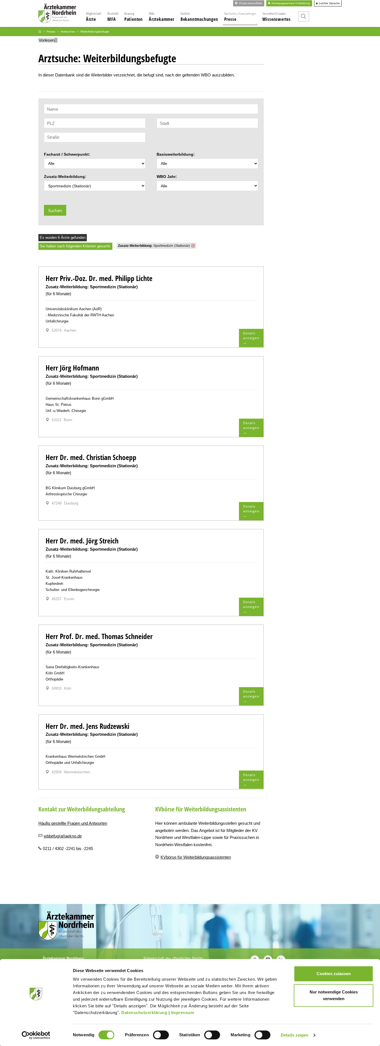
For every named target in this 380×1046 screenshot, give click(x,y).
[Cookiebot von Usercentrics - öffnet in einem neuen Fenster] (36, 1035)
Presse (240, 16)
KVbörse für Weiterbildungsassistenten (196, 857)
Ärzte (93, 16)
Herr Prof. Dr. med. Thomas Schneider (99, 636)
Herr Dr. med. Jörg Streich (82, 541)
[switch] (161, 1034)
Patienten (133, 16)
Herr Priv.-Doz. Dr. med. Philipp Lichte (99, 278)
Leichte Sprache (329, 3)
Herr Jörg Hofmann (72, 368)
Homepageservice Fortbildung (290, 3)
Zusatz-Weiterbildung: (65, 177)
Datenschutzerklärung (144, 1012)
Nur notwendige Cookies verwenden (334, 995)
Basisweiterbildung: (176, 154)
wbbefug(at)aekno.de (63, 836)
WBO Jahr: (167, 177)
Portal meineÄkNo (250, 3)
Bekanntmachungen (199, 16)
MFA (112, 16)
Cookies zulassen (334, 973)
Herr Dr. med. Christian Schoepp (91, 457)
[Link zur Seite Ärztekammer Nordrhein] (39, 31)
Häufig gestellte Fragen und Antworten (72, 823)
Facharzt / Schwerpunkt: (67, 154)
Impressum (182, 1012)
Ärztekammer (161, 16)
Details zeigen (294, 1035)
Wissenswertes (276, 16)
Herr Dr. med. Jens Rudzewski (87, 726)
